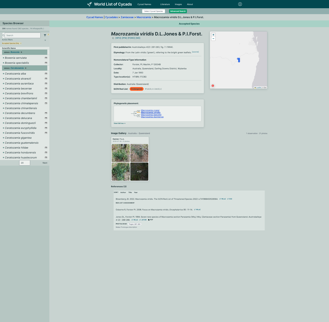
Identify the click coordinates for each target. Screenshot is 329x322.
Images (178, 4)
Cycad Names (144, 4)
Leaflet (258, 87)
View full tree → (119, 123)
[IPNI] (124, 38)
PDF (151, 220)
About (190, 4)
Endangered (136, 89)
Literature (165, 4)
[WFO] (118, 38)
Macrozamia (144, 17)
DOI (230, 199)
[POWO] (131, 38)
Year (136, 192)
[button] (213, 35)
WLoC (223, 199)
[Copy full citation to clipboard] (113, 38)
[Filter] (45, 35)
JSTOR (144, 220)
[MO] (138, 38)
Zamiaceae (127, 17)
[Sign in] (240, 4)
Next (45, 163)
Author (123, 192)
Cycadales (111, 17)
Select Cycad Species (153, 11)
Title (130, 192)
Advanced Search (178, 11)
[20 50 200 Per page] (24, 163)
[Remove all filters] (45, 40)
